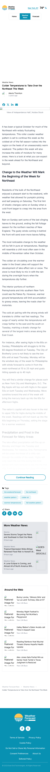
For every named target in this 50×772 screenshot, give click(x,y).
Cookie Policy (25, 743)
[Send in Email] (16, 104)
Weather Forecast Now (10, 687)
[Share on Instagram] (12, 104)
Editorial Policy (25, 759)
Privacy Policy (35, 737)
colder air (25, 497)
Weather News (25, 16)
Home (14, 16)
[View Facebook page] (22, 728)
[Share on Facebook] (3, 104)
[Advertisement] (25, 50)
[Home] (25, 717)
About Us (37, 753)
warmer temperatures (12, 503)
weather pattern (10, 497)
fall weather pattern (33, 503)
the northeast (31, 492)
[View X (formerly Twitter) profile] (28, 728)
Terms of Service (17, 737)
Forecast (36, 16)
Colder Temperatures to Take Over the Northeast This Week (24, 690)
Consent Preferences (19, 753)
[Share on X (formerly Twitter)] (8, 104)
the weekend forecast (12, 492)
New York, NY (33, 8)
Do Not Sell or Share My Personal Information (25, 748)
